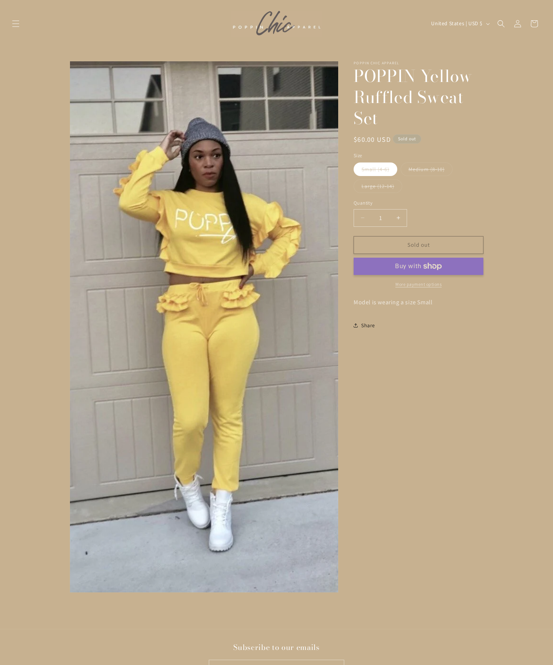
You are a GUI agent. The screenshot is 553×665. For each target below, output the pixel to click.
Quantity (363, 203)
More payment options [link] (418, 284)
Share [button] (368, 325)
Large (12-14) (382, 187)
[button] (16, 23)
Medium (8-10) (431, 170)
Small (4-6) (379, 170)
